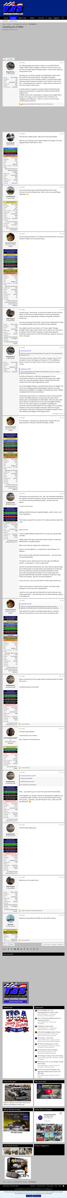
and (32, 910)
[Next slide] (29, 1151)
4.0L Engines (41, 1023)
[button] (27, 18)
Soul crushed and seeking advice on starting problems (49, 1019)
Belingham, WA (13, 82)
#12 (63, 772)
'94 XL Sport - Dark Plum (45, 1038)
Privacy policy (49, 1186)
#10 (63, 676)
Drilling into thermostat (45, 1026)
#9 (63, 600)
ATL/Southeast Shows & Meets (48, 1050)
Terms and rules (41, 1186)
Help (56, 1186)
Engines (40, 1077)
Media (32, 18)
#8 (63, 493)
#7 (63, 417)
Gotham (15, 759)
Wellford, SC (14, 281)
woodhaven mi (13, 529)
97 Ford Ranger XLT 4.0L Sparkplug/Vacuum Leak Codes (48, 1011)
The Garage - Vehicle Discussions (46, 1015)
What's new (22, 18)
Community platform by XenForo (29, 1189)
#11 (63, 728)
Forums (13, 18)
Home (6, 18)
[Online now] (10, 194)
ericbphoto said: (24, 369)
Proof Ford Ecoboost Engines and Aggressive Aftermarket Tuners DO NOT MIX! (49, 1071)
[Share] (60, 63)
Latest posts (39, 1007)
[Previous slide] (5, 1151)
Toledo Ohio (14, 939)
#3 (63, 187)
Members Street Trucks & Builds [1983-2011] (49, 1041)
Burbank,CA (14, 329)
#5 (63, 309)
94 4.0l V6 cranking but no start (48, 1044)
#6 (63, 347)
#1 (63, 62)
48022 (15, 209)
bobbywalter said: (25, 604)
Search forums (13, 21)
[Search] (62, 18)
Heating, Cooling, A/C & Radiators (46, 1029)
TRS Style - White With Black (11, 1186)
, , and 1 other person (38, 104)
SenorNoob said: (24, 351)
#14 (63, 877)
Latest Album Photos (10, 1146)
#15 (63, 915)
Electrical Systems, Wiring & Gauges (47, 1035)
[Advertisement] (33, 43)
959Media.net (48, 1189)
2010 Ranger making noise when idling (50, 1056)
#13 (63, 825)
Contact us (33, 1186)
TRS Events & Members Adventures (47, 1053)
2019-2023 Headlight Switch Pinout (49, 1032)
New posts (5, 21)
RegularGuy (7, 29)
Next (11, 59)
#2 (63, 133)
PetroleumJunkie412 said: (27, 775)
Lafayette (14, 164)
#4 (63, 233)
